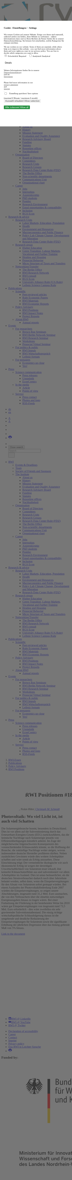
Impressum (8, 76)
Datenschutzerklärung (12, 72)
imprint (7, 89)
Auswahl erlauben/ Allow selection (22, 101)
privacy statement (11, 85)
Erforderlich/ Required (17, 56)
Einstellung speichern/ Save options (23, 93)
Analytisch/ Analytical (41, 56)
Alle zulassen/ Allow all (16, 107)
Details (9, 62)
